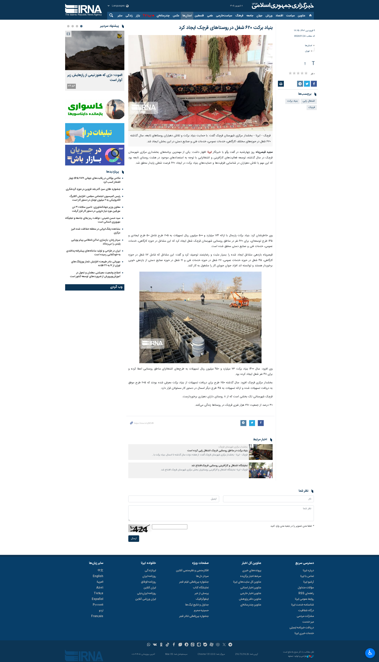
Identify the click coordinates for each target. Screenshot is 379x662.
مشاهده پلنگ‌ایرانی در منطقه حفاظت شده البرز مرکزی (95, 231)
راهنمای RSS (306, 593)
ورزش (268, 15)
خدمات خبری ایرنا (304, 633)
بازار (138, 15)
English (98, 576)
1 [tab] (81, 26)
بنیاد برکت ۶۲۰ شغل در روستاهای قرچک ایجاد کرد (226, 28)
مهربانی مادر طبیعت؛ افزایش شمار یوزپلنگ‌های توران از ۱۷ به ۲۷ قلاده (95, 264)
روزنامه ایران (149, 576)
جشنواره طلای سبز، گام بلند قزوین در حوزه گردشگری (93, 189)
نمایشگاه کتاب (201, 587)
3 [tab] (72, 26)
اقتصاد (279, 15)
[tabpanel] (94, 61)
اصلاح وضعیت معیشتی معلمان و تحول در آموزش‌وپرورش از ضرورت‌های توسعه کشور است (95, 275)
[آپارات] (211, 645)
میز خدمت (308, 622)
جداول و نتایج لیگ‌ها (197, 605)
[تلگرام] (230, 645)
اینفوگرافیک (202, 599)
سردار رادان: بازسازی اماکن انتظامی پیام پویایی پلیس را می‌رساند (95, 242)
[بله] (205, 645)
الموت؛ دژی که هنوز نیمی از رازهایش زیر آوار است (94, 77)
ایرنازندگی (150, 570)
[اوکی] (161, 645)
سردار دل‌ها (202, 576)
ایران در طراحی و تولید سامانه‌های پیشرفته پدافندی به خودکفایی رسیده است (93, 253)
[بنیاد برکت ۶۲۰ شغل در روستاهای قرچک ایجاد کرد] (200, 83)
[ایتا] (192, 645)
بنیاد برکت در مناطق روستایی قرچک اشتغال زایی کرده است (217, 451)
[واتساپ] (148, 645)
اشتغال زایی (309, 101)
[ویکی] (155, 645)
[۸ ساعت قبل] (94, 50)
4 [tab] (68, 26)
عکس (176, 15)
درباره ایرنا (308, 570)
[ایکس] (224, 645)
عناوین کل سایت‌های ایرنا (247, 582)
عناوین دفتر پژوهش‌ (250, 599)
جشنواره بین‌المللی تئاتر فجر (194, 616)
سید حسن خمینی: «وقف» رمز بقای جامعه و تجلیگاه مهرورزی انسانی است (92, 220)
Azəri (99, 587)
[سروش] (186, 645)
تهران (307, 51)
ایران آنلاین (150, 587)
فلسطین (199, 15)
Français (97, 616)
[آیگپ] (199, 645)
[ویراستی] (180, 645)
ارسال (134, 539)
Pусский (98, 605)
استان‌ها (187, 15)
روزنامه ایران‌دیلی (146, 593)
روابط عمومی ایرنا (304, 599)
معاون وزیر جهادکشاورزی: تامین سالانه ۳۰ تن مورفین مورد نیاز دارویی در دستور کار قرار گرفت (96, 209)
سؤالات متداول (306, 587)
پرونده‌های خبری (251, 570)
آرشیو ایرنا (308, 582)
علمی (210, 15)
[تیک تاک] (167, 645)
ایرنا (282, 6)
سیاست (290, 15)
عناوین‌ (301, 15)
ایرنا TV (147, 15)
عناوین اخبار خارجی (250, 593)
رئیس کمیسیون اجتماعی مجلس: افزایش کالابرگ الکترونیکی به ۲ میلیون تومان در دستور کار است (94, 198)
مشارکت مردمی (305, 616)
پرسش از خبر (202, 593)
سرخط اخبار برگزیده (250, 576)
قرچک (312, 107)
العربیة (100, 582)
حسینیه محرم (201, 610)
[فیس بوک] (173, 645)
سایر (120, 15)
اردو (101, 610)
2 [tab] (77, 26)
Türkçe (98, 593)
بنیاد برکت (292, 101)
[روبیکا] (217, 645)
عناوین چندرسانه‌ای (250, 605)
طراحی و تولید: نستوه (297, 656)
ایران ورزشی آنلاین (145, 599)
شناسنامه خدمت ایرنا (302, 605)
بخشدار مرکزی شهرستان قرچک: (233, 447)
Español (97, 599)
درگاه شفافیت (306, 610)
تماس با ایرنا (307, 576)
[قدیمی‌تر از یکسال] (261, 452)
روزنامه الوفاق (148, 582)
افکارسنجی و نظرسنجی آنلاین (192, 570)
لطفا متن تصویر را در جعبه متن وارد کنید (292, 526)
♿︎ (370, 652)
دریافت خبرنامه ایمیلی (301, 627)
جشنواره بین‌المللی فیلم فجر (194, 582)
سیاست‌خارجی (224, 15)
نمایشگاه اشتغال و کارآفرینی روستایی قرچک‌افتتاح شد (219, 466)
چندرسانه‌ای (163, 15)
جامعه (250, 15)
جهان (259, 15)
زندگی (129, 15)
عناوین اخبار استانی (250, 587)
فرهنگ (239, 15)
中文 (100, 570)
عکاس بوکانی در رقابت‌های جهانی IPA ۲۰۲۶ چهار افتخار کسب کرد (94, 180)
